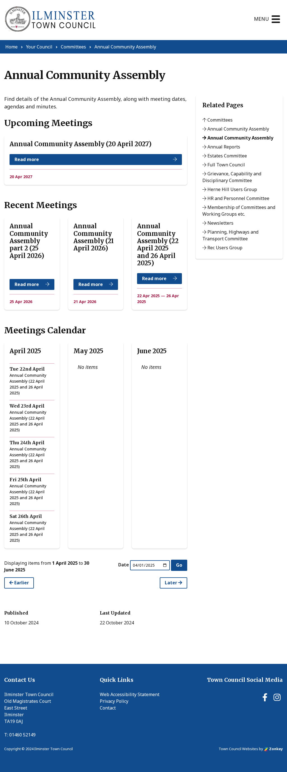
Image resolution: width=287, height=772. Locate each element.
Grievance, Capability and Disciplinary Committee (231, 177)
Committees (219, 120)
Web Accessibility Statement (129, 694)
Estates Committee (226, 156)
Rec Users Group (224, 248)
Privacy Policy (114, 701)
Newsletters (219, 223)
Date (123, 565)
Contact (108, 708)
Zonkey (275, 748)
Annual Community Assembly (237, 129)
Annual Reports (223, 147)
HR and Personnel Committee (237, 198)
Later (171, 583)
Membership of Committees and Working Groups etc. (238, 210)
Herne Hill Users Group (231, 189)
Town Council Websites (238, 748)
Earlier (21, 583)
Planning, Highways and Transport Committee (230, 235)
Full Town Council (225, 165)
